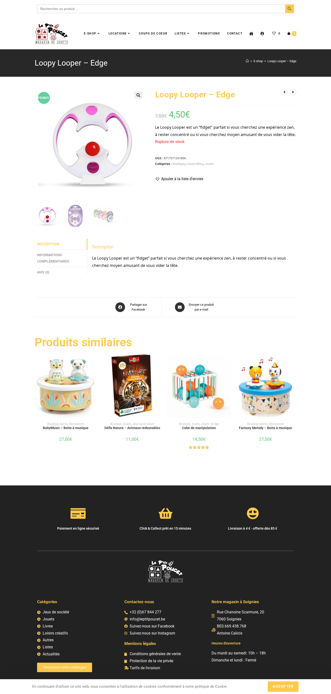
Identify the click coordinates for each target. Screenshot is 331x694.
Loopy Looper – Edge (282, 61)
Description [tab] (48, 244)
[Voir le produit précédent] (284, 92)
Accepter (283, 686)
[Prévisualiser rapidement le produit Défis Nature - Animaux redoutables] (161, 362)
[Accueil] (247, 61)
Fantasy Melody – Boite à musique (265, 428)
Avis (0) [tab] (43, 272)
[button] (138, 95)
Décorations (76, 424)
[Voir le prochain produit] (293, 92)
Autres (64, 424)
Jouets (209, 164)
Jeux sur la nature (143, 424)
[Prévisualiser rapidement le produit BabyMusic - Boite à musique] (95, 362)
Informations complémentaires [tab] (53, 258)
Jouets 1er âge (210, 424)
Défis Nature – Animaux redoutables (132, 428)
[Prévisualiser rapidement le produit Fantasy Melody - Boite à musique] (295, 362)
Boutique (179, 164)
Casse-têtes (194, 164)
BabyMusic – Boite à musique (65, 428)
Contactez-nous (139, 601)
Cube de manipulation (199, 428)
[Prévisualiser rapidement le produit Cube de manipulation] (228, 362)
